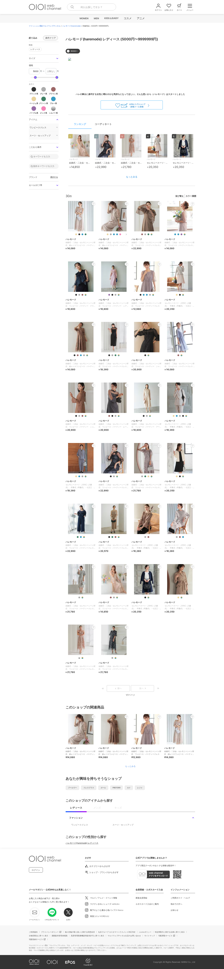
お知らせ (174, 910)
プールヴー (72, 788)
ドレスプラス (88, 788)
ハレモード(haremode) (71, 26)
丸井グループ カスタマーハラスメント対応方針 (116, 932)
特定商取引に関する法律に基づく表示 (170, 932)
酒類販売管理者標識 (59, 936)
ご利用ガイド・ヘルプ (180, 898)
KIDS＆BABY (111, 18)
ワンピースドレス (79, 824)
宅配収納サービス (36, 939)
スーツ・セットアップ (123, 824)
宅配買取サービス (165, 936)
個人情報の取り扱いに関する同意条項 (80, 932)
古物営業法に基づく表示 (38, 936)
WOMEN (83, 18)
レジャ (139, 788)
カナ (129, 788)
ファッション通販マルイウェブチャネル (44, 26)
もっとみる (131, 176)
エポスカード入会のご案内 (147, 904)
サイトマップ (149, 936)
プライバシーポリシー (50, 932)
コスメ (127, 18)
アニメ (141, 18)
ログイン (36, 870)
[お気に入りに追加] (93, 716)
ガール (103, 788)
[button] (44, 58)
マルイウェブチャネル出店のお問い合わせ (124, 936)
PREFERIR (116, 788)
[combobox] (91, 6)
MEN (96, 18)
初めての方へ (176, 904)
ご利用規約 (33, 932)
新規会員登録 (141, 898)
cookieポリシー (145, 932)
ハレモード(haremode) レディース (82, 843)
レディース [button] (35, 49)
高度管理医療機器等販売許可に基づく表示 (87, 936)
